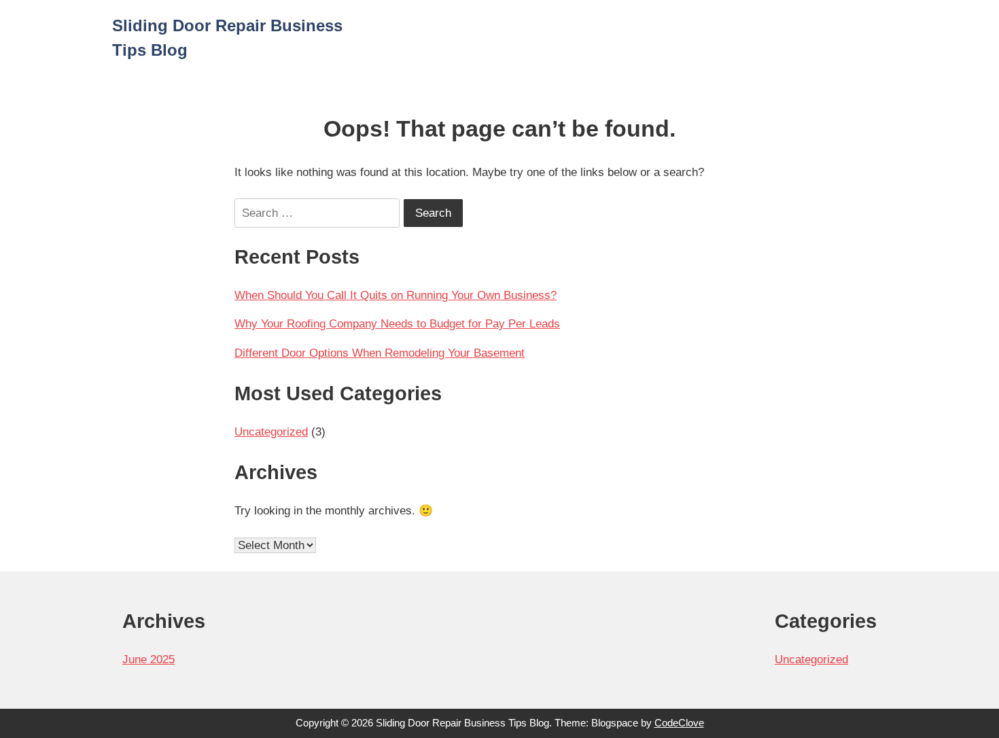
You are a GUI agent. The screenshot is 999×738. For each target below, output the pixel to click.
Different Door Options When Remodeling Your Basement (379, 353)
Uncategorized (271, 431)
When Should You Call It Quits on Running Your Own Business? (395, 295)
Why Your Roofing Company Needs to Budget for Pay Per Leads (397, 323)
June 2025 (148, 659)
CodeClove (679, 722)
